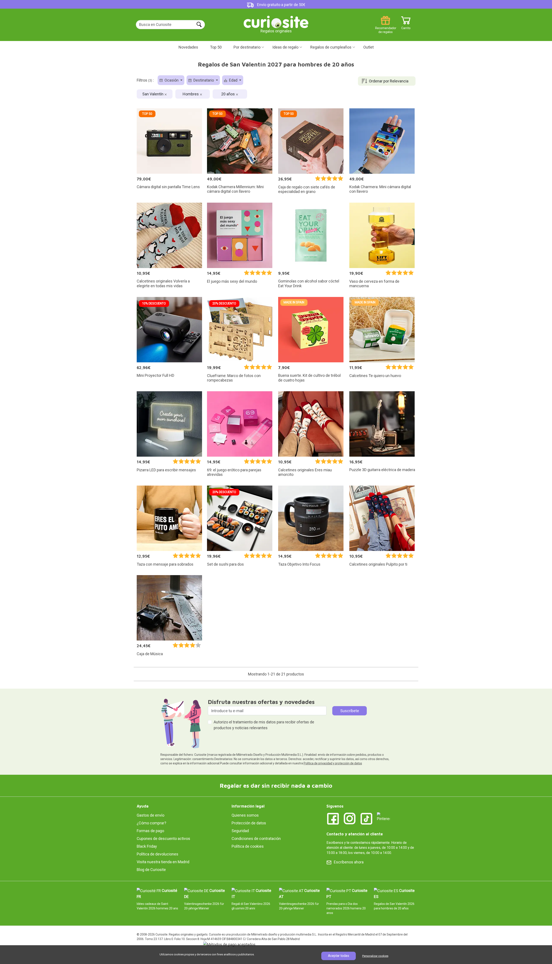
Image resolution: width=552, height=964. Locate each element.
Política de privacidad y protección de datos (333, 763)
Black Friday (147, 846)
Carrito (406, 26)
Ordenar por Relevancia (388, 81)
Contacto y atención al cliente (354, 834)
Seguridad (240, 830)
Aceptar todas (338, 956)
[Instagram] (349, 818)
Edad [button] (233, 80)
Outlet (368, 47)
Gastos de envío (150, 815)
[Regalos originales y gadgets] (276, 21)
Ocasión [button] (171, 80)
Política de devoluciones (157, 854)
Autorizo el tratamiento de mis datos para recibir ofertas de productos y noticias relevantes (264, 725)
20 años (228, 94)
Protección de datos (249, 823)
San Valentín (153, 94)
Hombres (191, 94)
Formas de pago (150, 830)
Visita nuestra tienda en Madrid (163, 862)
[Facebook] (332, 818)
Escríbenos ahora (349, 862)
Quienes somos (245, 815)
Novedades (188, 47)
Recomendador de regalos (385, 26)
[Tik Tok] (366, 818)
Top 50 (216, 47)
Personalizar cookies (375, 956)
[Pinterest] (383, 816)
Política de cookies (248, 846)
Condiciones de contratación (256, 838)
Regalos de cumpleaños (330, 47)
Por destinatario (247, 47)
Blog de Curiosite (151, 869)
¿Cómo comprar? (151, 823)
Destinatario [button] (204, 80)
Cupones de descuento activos (163, 838)
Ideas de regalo (285, 47)
